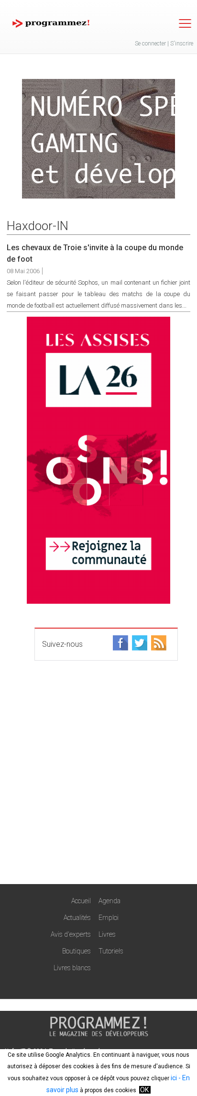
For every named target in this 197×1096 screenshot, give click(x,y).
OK (144, 1090)
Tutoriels (110, 951)
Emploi (108, 917)
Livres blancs (72, 968)
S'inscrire (181, 43)
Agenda (109, 901)
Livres (107, 934)
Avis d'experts (71, 934)
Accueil (81, 901)
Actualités (77, 917)
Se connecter (150, 43)
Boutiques (76, 951)
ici (174, 1078)
